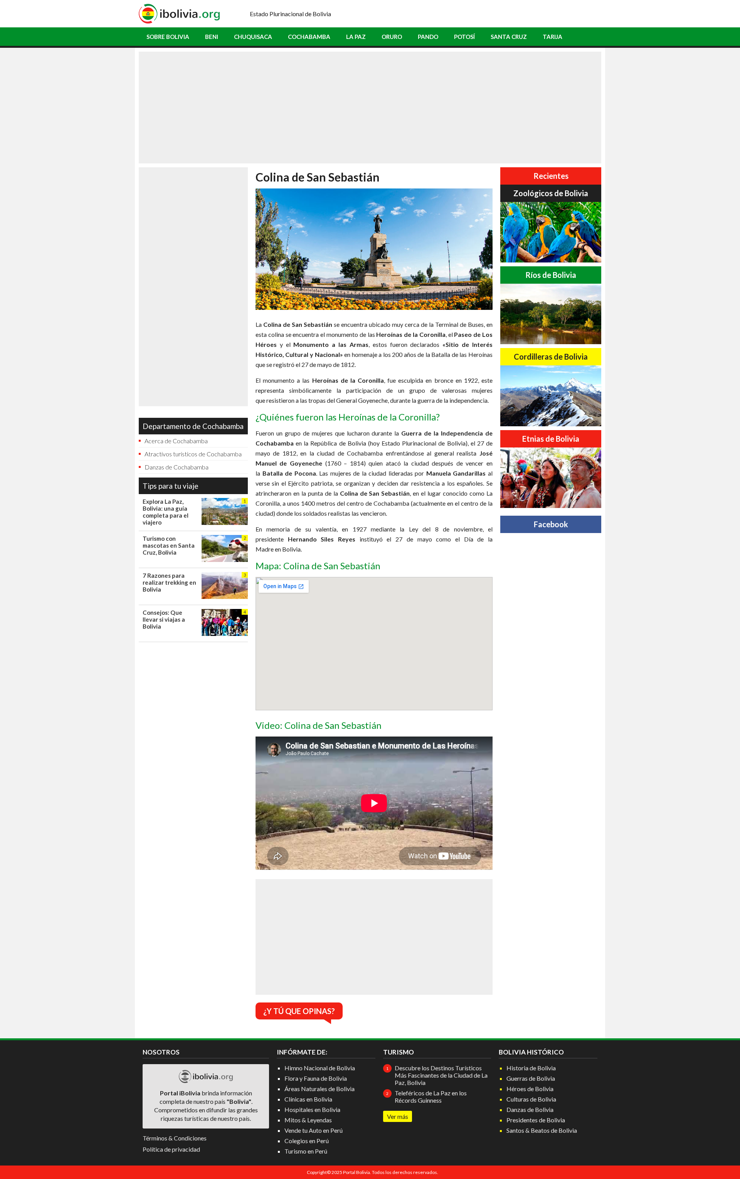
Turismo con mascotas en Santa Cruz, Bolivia (169, 545)
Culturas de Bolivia (531, 1099)
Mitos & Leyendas (308, 1119)
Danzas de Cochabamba (177, 467)
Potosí (464, 36)
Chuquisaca (253, 36)
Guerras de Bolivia (530, 1078)
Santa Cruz (509, 36)
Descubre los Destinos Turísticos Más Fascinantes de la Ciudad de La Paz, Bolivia (441, 1075)
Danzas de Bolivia (529, 1109)
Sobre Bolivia (167, 36)
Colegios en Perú (306, 1140)
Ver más (397, 1116)
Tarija (552, 36)
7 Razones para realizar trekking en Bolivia (169, 582)
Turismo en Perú (305, 1151)
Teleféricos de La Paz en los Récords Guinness (431, 1096)
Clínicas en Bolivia (308, 1099)
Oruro (392, 36)
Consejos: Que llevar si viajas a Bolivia (164, 619)
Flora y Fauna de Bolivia (315, 1078)
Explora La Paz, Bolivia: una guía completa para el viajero (165, 512)
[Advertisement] (370, 107)
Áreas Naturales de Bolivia (319, 1088)
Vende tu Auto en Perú (313, 1130)
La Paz (356, 36)
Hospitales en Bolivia (312, 1109)
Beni (211, 36)
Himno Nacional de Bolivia (319, 1067)
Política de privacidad (171, 1149)
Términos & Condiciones (175, 1138)
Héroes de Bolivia (529, 1088)
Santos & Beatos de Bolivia (541, 1130)
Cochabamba (309, 36)
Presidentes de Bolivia (535, 1119)
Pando (428, 36)
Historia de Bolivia (531, 1067)
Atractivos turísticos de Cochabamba (193, 453)
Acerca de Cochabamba (176, 440)
